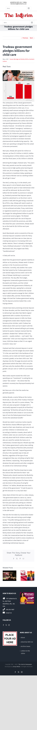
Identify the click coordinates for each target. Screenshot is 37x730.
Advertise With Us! (27, 642)
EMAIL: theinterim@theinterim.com (19, 3)
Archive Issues (25, 646)
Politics (27, 59)
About (23, 637)
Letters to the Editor (25, 652)
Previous (25, 38)
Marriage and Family (19, 59)
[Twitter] (6, 625)
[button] (4, 575)
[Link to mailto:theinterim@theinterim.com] (4, 612)
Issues (11, 59)
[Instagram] (9, 625)
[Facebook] (3, 625)
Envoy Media (16, 666)
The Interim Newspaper (25, 664)
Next (31, 38)
